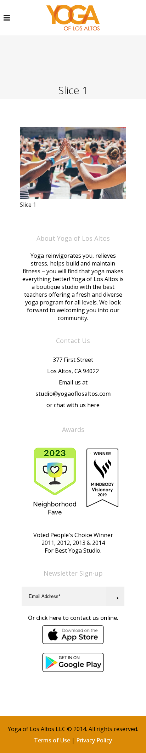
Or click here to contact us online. (73, 618)
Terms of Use (52, 740)
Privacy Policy (94, 740)
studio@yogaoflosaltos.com (73, 394)
